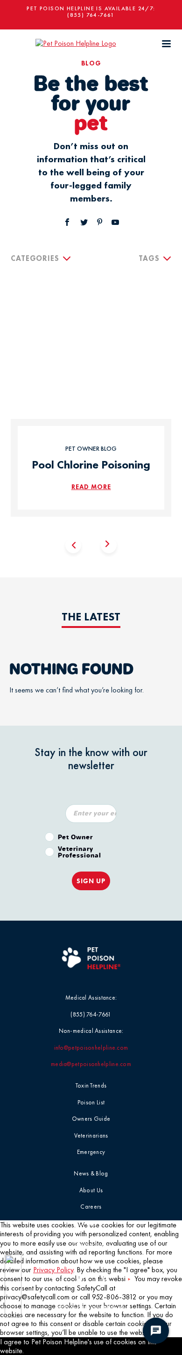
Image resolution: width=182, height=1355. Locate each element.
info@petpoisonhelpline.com (91, 1048)
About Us (91, 1190)
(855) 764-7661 (91, 15)
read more (91, 487)
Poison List (91, 1102)
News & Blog (91, 1173)
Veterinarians (91, 1135)
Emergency (91, 1152)
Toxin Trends (91, 1085)
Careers (90, 1207)
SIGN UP (91, 881)
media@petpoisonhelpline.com (91, 1064)
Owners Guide (91, 1119)
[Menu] (166, 43)
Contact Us (91, 1223)
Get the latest (90, 1244)
